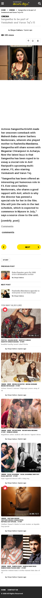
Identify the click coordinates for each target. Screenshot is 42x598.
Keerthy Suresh (25, 340)
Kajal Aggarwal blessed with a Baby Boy (15, 478)
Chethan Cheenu (13, 518)
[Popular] (5, 309)
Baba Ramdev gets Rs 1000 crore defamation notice (24, 273)
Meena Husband (31, 384)
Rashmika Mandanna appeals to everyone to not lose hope (26, 291)
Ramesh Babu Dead (29, 566)
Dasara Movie (13, 340)
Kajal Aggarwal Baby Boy (29, 474)
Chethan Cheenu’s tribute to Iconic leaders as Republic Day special (20, 525)
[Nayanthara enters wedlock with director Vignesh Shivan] (21, 413)
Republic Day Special (8, 521)
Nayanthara (16, 430)
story (5, 260)
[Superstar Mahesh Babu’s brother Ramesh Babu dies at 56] (21, 549)
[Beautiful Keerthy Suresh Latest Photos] (21, 323)
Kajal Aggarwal (13, 474)
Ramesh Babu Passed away (10, 568)
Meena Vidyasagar (7, 386)
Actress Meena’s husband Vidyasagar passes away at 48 (20, 389)
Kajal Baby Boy (6, 476)
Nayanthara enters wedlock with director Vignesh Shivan (21, 434)
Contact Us (13, 589)
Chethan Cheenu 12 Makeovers (12, 520)
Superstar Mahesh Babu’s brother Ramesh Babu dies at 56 (20, 572)
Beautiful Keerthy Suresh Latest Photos (14, 344)
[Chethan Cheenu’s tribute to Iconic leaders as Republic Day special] (21, 501)
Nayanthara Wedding (29, 430)
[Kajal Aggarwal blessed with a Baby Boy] (21, 457)
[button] (2, 3)
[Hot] (5, 488)
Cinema (5, 16)
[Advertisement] (21, 103)
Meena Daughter (18, 384)
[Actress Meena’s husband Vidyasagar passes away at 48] (21, 367)
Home (3, 589)
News (9, 384)
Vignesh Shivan (12, 432)
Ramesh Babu (17, 566)
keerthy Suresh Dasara (10, 341)
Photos (4, 340)
